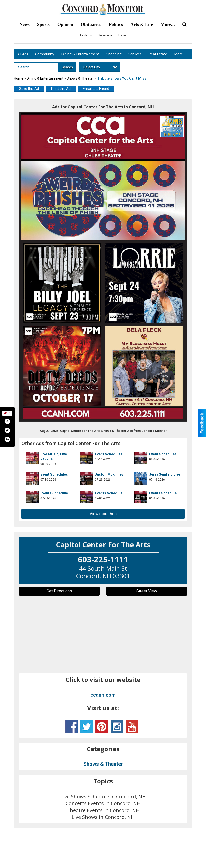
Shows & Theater (80, 78)
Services (135, 54)
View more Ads (103, 513)
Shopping (113, 54)
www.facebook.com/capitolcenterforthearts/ (71, 726)
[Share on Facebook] (7, 421)
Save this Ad (29, 89)
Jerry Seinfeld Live (164, 474)
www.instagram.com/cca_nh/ (117, 726)
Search (67, 67)
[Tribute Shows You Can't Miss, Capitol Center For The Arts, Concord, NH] (103, 267)
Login (122, 35)
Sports (43, 24)
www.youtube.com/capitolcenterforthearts (132, 726)
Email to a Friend (96, 89)
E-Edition (86, 35)
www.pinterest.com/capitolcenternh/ (101, 726)
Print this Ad (61, 89)
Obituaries (91, 24)
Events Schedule (54, 493)
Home (18, 78)
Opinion (65, 24)
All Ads (22, 54)
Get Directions (59, 591)
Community (44, 54)
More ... (180, 54)
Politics (116, 24)
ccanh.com (103, 695)
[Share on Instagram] (7, 439)
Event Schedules (108, 454)
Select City (91, 67)
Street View (146, 591)
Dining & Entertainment (80, 54)
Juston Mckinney (109, 474)
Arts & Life (141, 24)
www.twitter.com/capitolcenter (86, 726)
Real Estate (158, 54)
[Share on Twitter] (7, 430)
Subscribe (105, 35)
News (24, 24)
